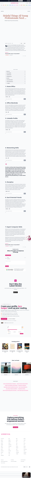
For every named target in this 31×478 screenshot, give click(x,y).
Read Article (7, 374)
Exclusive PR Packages (13, 461)
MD (12, 43)
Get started (21, 333)
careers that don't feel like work (22, 383)
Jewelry (25, 446)
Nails (16, 449)
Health (2, 446)
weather (9, 174)
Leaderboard (9, 333)
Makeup (17, 447)
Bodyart (9, 440)
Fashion (2, 443)
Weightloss (2, 455)
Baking (24, 438)
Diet (16, 441)
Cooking (2, 441)
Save (21, 43)
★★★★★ (29, 11)
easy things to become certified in (11, 388)
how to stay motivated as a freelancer (9, 383)
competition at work (21, 388)
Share (24, 43)
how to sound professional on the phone (9, 390)
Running (17, 450)
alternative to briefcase (22, 385)
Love (9, 447)
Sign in (15, 320)
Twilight (17, 453)
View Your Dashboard (12, 318)
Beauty (2, 440)
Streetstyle (17, 452)
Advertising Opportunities (4, 461)
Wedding (25, 453)
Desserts (10, 441)
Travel (9, 453)
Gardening (10, 444)
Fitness (9, 443)
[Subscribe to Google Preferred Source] (10, 269)
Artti (6, 43)
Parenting (2, 450)
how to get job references (23, 387)
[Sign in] (30, 3)
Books (17, 440)
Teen (1, 453)
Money (24, 447)
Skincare (2, 452)
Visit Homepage (15, 427)
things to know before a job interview (11, 385)
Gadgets (2, 444)
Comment (7, 266)
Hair (24, 444)
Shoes (24, 450)
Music (9, 449)
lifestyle (2, 11)
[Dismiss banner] (24, 268)
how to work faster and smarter (22, 390)
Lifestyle (2, 447)
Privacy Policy (22, 461)
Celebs (24, 440)
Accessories (2, 438)
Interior (17, 446)
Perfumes (10, 450)
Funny (24, 443)
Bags (16, 438)
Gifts (16, 444)
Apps (9, 438)
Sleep (9, 452)
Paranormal (25, 449)
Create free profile (4, 318)
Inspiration (10, 446)
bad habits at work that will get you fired (11, 387)
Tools (9, 455)
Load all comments (8, 255)
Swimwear (25, 452)
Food (16, 443)
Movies (2, 449)
